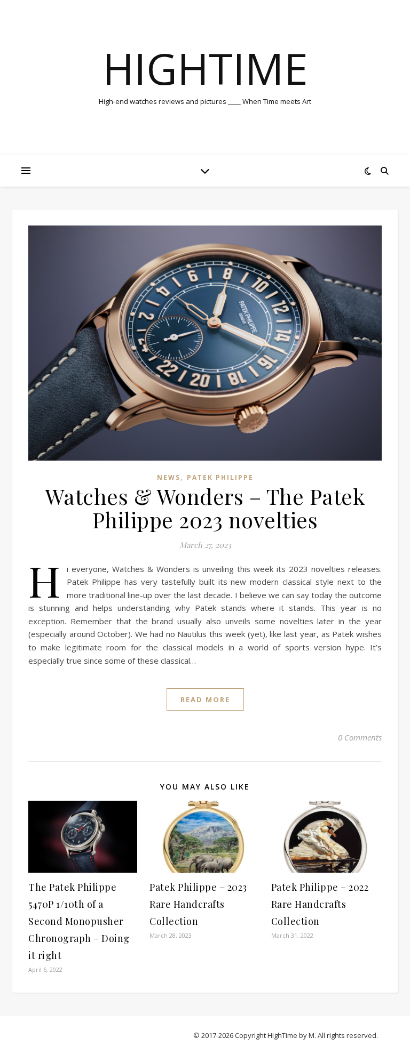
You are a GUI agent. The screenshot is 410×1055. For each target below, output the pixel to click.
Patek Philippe (220, 477)
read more (205, 699)
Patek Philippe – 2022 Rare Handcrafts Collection (320, 904)
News (168, 477)
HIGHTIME (205, 68)
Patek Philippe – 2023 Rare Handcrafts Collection (198, 904)
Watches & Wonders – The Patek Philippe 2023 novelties (205, 508)
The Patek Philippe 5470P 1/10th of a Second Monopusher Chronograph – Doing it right (79, 921)
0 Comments (360, 737)
